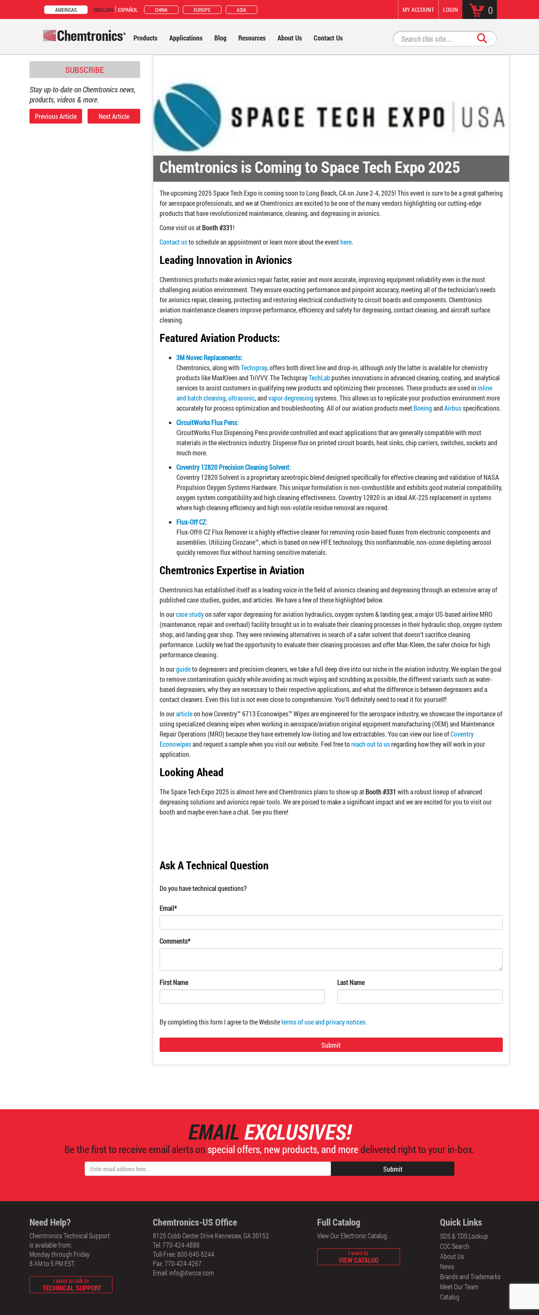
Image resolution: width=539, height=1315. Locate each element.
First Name (174, 982)
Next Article (114, 116)
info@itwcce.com (191, 1272)
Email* (168, 908)
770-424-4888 (181, 1244)
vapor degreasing (291, 397)
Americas (66, 9)
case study (190, 614)
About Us (452, 1256)
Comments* (175, 940)
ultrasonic (241, 397)
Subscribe (84, 69)
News (447, 1266)
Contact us (173, 241)
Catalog (449, 1296)
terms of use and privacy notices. (324, 1021)
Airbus (453, 407)
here (346, 241)
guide (183, 668)
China (161, 9)
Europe (202, 9)
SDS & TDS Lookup (464, 1236)
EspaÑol (128, 9)
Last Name (351, 982)
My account (418, 9)
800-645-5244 (195, 1254)
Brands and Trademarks (470, 1276)
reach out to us (370, 744)
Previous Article (56, 116)
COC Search (455, 1246)
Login (450, 9)
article (184, 713)
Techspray (254, 367)
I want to (359, 1256)
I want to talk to (72, 1284)
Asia (241, 9)
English (103, 9)
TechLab (320, 377)
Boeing (423, 407)
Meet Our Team (459, 1286)
